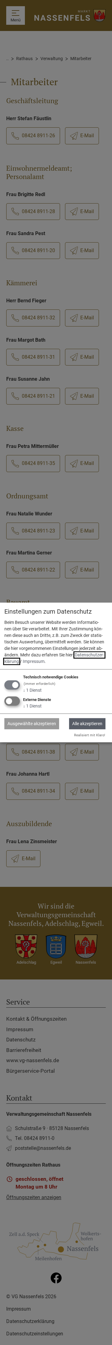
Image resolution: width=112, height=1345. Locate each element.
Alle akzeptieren (87, 723)
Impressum (33, 661)
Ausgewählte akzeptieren (31, 723)
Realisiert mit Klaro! (89, 735)
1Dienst (32, 690)
